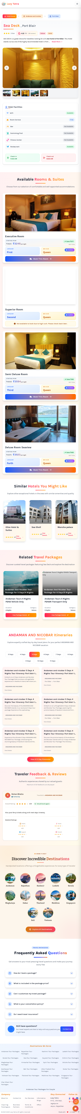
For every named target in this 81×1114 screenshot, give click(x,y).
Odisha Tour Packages (70, 1062)
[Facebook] (69, 1098)
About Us (4, 1098)
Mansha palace (39, 527)
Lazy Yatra (13, 3)
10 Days (40, 661)
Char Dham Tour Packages (7, 1083)
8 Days (70, 654)
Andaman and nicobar (33, 16)
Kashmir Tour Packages (50, 1051)
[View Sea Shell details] (14, 512)
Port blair (55, 16)
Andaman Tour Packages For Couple (40, 1089)
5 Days (34, 654)
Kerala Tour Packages (10, 1058)
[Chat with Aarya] (76, 1102)
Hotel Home (11, 16)
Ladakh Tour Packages (70, 1051)
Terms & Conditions (29, 1106)
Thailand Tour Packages (30, 1075)
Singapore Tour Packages (66, 1077)
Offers (39, 1105)
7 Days (58, 654)
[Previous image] (6, 68)
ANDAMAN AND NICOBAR (53, 795)
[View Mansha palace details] (41, 512)
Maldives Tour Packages (50, 1075)
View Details (18, 534)
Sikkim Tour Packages (70, 1058)
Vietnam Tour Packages (10, 1075)
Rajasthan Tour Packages (26, 1053)
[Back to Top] (79, 1112)
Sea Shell (10, 527)
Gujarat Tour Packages (50, 1058)
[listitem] (10, 880)
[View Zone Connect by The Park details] (66, 512)
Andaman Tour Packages (10, 1051)
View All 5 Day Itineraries (40, 759)
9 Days (28, 661)
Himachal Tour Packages (30, 1062)
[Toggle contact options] (75, 1108)
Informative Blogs (41, 1099)
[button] (40, 68)
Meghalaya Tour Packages (7, 1063)
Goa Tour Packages (30, 1058)
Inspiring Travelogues (5, 1106)
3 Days (10, 654)
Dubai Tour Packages (70, 1069)
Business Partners (16, 1106)
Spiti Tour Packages (50, 1062)
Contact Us (67, 1029)
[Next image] (74, 68)
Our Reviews (29, 1098)
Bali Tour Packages (30, 1069)
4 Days (22, 654)
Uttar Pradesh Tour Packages (48, 1070)
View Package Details (20, 615)
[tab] (7, 93)
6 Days (46, 654)
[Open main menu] (77, 4)
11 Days (52, 661)
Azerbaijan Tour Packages (7, 1070)
